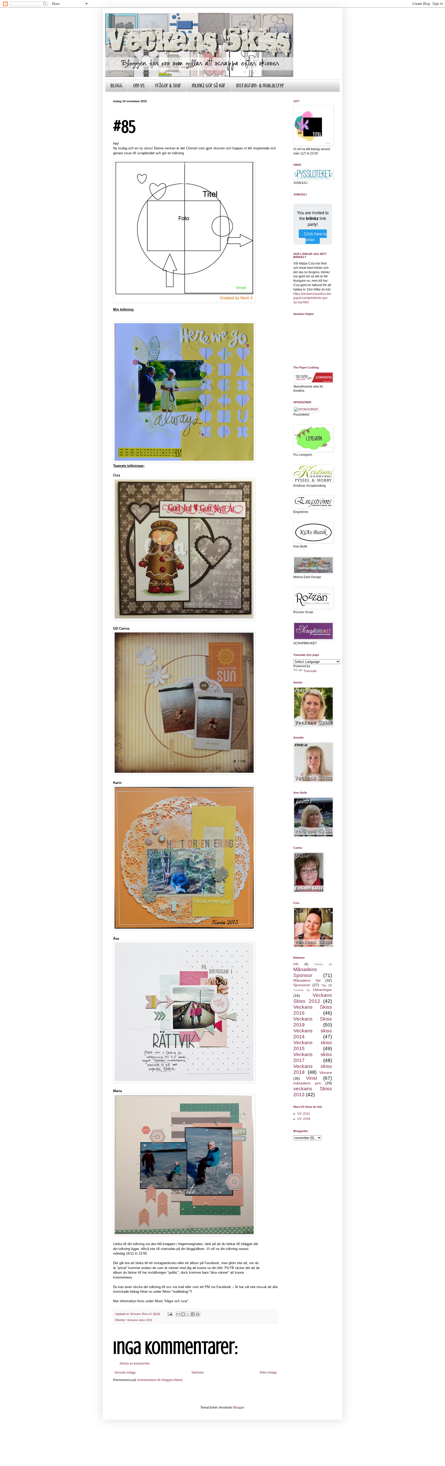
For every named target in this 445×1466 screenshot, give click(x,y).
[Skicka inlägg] (169, 1313)
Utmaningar (322, 990)
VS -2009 (303, 1119)
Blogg (116, 86)
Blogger (238, 1407)
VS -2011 (303, 1114)
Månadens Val (306, 980)
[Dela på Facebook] (192, 1314)
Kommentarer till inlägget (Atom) (160, 1380)
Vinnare (325, 1072)
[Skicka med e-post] (178, 1314)
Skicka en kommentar (134, 1363)
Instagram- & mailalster (260, 86)
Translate (310, 671)
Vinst (311, 1078)
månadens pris (307, 1083)
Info (295, 964)
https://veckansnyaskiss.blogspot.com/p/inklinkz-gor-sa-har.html (312, 298)
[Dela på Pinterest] (197, 1314)
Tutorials (298, 990)
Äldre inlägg (268, 1372)
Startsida (197, 1372)
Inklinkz (318, 964)
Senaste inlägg (124, 1372)
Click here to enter (315, 236)
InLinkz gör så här (208, 86)
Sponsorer (301, 985)
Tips (324, 985)
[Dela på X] (188, 1314)
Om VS (138, 86)
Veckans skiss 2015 (139, 1320)
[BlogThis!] (183, 1314)
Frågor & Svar (168, 86)
